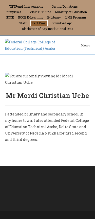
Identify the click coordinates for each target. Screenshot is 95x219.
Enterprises (13, 12)
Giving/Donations (65, 6)
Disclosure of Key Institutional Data (47, 29)
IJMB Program (75, 17)
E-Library (54, 17)
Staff (23, 23)
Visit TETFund (40, 12)
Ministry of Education (71, 12)
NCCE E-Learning (30, 17)
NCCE (10, 17)
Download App (61, 23)
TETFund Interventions (26, 6)
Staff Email (39, 23)
